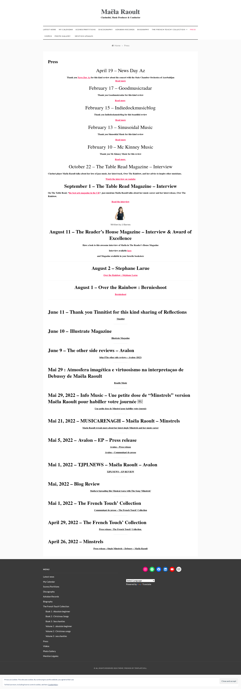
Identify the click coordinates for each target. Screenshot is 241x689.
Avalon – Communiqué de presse (120, 452)
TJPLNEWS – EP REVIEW (120, 471)
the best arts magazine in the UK (84, 192)
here (129, 250)
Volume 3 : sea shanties (56, 636)
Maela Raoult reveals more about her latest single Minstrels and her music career (120, 427)
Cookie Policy (53, 685)
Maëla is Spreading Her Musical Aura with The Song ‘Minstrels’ (120, 490)
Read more (120, 80)
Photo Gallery (63, 36)
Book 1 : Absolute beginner (58, 611)
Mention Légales (84, 36)
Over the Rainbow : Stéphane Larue (120, 275)
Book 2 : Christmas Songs (57, 616)
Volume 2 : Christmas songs (58, 631)
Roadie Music (120, 382)
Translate (146, 584)
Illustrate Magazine (120, 338)
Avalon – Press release (120, 446)
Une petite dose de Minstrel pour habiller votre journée (120, 408)
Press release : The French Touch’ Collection (120, 529)
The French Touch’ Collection (168, 29)
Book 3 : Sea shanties (55, 621)
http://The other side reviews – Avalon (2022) (120, 357)
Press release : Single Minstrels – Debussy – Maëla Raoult (120, 548)
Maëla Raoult (120, 11)
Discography (105, 29)
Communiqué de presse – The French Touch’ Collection (120, 510)
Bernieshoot (120, 294)
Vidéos (48, 36)
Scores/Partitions (86, 29)
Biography (143, 29)
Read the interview (120, 201)
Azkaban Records (125, 29)
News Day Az (84, 77)
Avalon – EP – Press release (107, 439)
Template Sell (140, 668)
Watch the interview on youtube (121, 179)
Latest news (49, 29)
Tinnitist (103, 311)
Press (193, 29)
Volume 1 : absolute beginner (59, 626)
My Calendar (66, 29)
